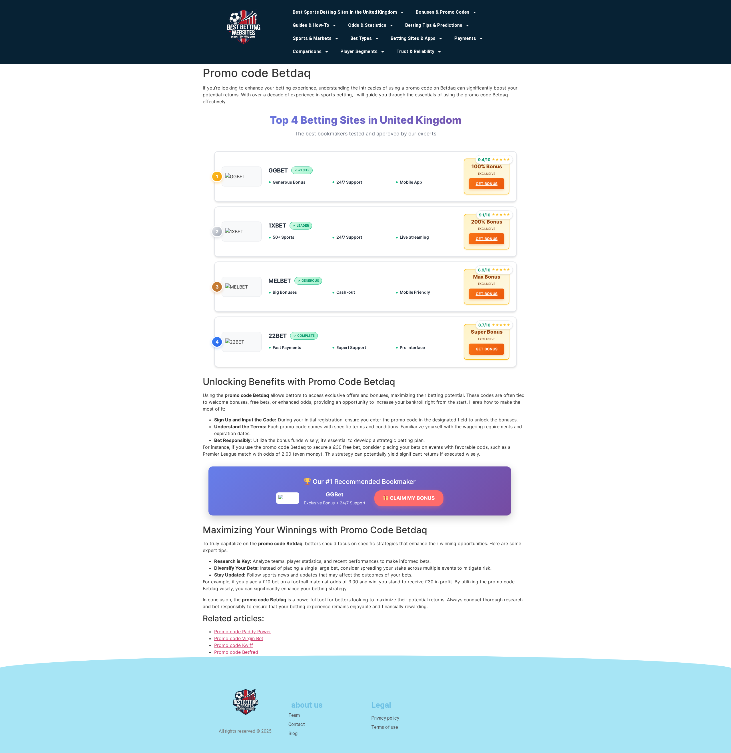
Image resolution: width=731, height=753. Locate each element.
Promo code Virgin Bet (238, 638)
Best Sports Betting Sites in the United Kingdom (345, 12)
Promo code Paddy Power (242, 631)
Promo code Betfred (236, 652)
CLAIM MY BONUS (412, 498)
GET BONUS (487, 184)
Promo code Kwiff (233, 645)
